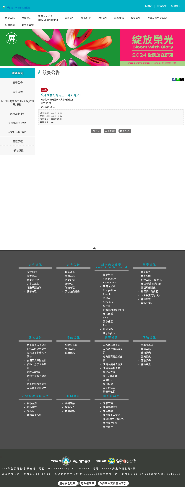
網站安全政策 (67, 483)
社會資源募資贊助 (157, 17)
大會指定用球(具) (17, 132)
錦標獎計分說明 (18, 123)
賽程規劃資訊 (17, 114)
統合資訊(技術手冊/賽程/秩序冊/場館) (18, 102)
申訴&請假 (18, 150)
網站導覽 (162, 6)
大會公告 (26, 17)
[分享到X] (182, 79)
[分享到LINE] (178, 79)
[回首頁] (16, 6)
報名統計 (86, 17)
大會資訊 (10, 17)
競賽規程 (17, 91)
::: (1, 456)
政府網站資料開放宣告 (113, 483)
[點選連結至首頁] (92, 46)
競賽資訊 (69, 17)
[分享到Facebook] (174, 79)
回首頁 (148, 6)
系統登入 (176, 6)
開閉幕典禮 (28, 25)
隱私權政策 (87, 483)
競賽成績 (119, 17)
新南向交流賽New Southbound (48, 17)
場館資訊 (102, 17)
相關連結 (10, 25)
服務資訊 (135, 17)
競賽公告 (17, 82)
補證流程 (17, 141)
